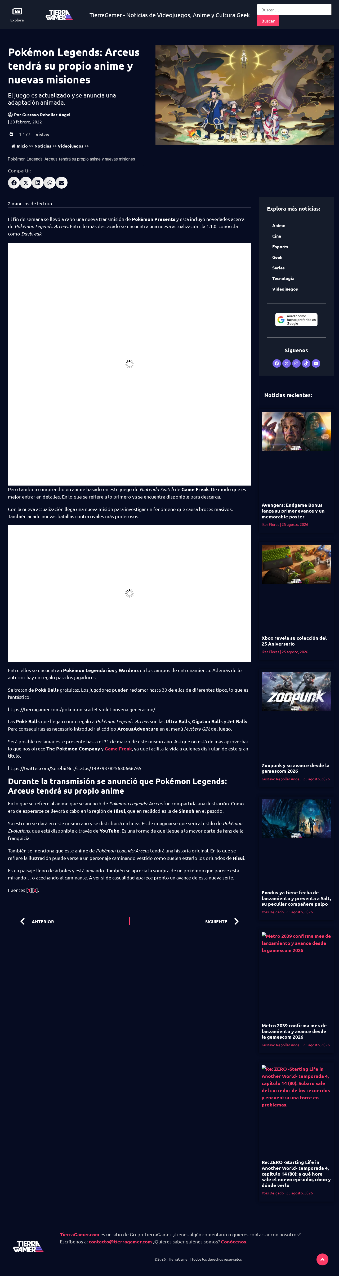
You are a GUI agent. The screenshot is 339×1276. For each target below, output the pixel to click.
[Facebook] (277, 363)
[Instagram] (296, 363)
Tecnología (283, 278)
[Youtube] (316, 363)
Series (278, 267)
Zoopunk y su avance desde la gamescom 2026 (295, 768)
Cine (276, 236)
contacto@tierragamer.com (120, 1241)
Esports (280, 246)
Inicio (22, 146)
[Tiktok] (306, 363)
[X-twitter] (286, 363)
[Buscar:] (294, 9)
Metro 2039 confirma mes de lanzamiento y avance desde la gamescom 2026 (294, 1031)
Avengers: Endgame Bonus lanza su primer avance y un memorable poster (293, 510)
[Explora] (17, 11)
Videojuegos (70, 146)
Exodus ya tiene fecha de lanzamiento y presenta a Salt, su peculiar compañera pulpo (296, 898)
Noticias (42, 146)
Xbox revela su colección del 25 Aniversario (294, 641)
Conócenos (233, 1241)
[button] (14, 183)
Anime (278, 225)
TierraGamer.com (79, 1234)
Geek (277, 257)
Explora (17, 19)
